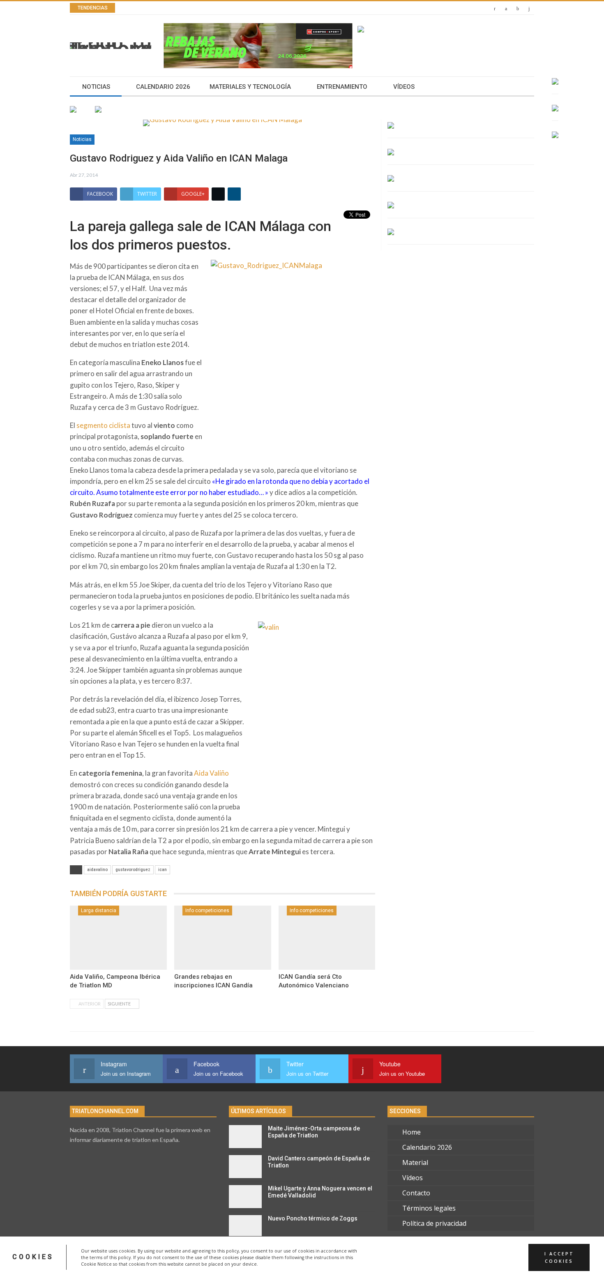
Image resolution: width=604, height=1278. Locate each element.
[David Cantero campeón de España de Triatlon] (245, 1166)
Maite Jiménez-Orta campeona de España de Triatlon (314, 1132)
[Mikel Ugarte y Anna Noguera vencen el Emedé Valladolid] (245, 1196)
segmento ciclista (103, 425)
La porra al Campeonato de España (203, 8)
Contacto (416, 1192)
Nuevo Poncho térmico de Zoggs (312, 1218)
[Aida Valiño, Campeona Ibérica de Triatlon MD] (118, 938)
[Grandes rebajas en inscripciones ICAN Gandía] (222, 938)
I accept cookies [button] (559, 1257)
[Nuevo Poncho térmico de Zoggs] (245, 1226)
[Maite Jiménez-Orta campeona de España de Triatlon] (245, 1136)
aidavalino (97, 869)
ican (162, 869)
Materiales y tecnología (250, 86)
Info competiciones (207, 910)
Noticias (96, 86)
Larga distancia (98, 910)
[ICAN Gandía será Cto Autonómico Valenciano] (327, 938)
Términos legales (429, 1208)
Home (411, 1132)
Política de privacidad (434, 1223)
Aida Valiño (211, 773)
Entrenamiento (342, 86)
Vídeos (404, 86)
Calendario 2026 (163, 86)
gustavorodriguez (132, 869)
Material (415, 1162)
